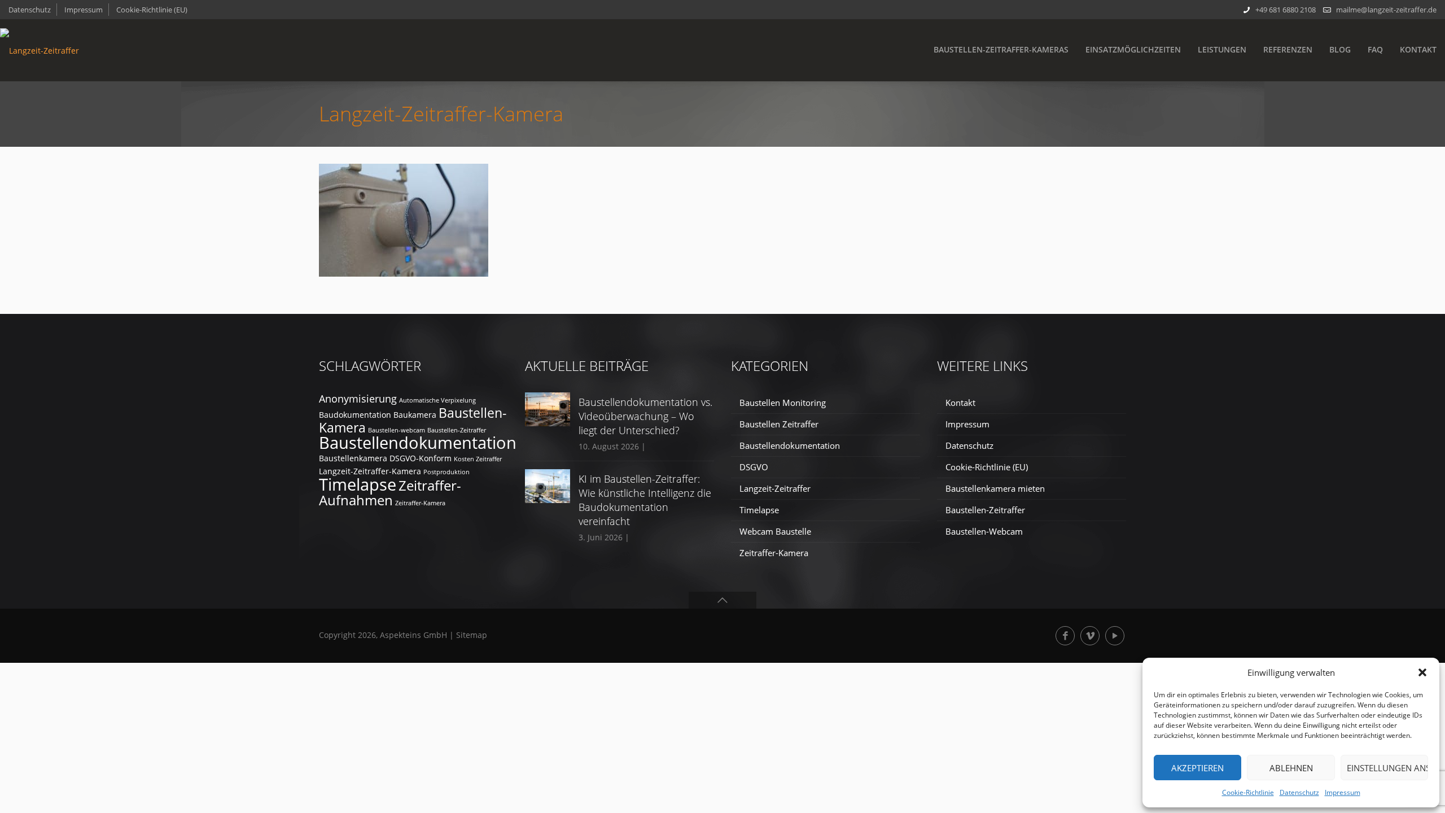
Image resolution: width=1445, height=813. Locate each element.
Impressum (1342, 792)
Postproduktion (446, 472)
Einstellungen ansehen (1387, 767)
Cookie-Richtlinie (1248, 792)
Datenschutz (1299, 792)
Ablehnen (1291, 767)
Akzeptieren (1197, 767)
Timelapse (357, 484)
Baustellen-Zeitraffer (456, 430)
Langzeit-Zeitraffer (775, 488)
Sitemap (471, 635)
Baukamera (414, 414)
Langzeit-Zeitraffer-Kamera (370, 471)
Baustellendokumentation (417, 442)
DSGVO (753, 467)
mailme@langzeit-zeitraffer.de (1386, 10)
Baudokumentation (355, 414)
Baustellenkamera (353, 458)
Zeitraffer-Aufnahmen (390, 492)
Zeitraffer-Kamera (420, 503)
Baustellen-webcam (396, 430)
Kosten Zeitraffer (478, 459)
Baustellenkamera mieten (995, 488)
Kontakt (960, 402)
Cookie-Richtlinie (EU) (151, 10)
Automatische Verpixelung (437, 400)
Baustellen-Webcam (984, 531)
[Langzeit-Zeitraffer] (39, 50)
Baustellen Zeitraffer (778, 424)
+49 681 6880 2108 (1285, 10)
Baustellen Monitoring (782, 402)
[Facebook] (1065, 635)
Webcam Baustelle (775, 531)
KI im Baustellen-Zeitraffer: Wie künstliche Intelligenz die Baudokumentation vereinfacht (645, 500)
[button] (1422, 672)
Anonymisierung (358, 398)
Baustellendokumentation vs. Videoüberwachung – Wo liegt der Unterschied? (645, 416)
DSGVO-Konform (420, 458)
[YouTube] (1114, 635)
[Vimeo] (1090, 635)
